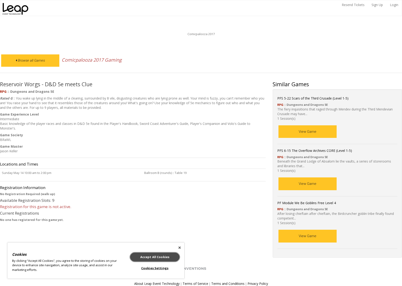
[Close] (179, 247)
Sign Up (377, 5)
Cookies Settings (154, 268)
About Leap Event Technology (157, 283)
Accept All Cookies (154, 257)
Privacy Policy (258, 283)
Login (394, 5)
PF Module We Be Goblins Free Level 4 (306, 203)
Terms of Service (195, 283)
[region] (95, 261)
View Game (307, 132)
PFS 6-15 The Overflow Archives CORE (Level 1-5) (314, 150)
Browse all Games (31, 60)
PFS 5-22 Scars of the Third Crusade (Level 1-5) (312, 98)
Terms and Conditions (228, 283)
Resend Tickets (353, 5)
